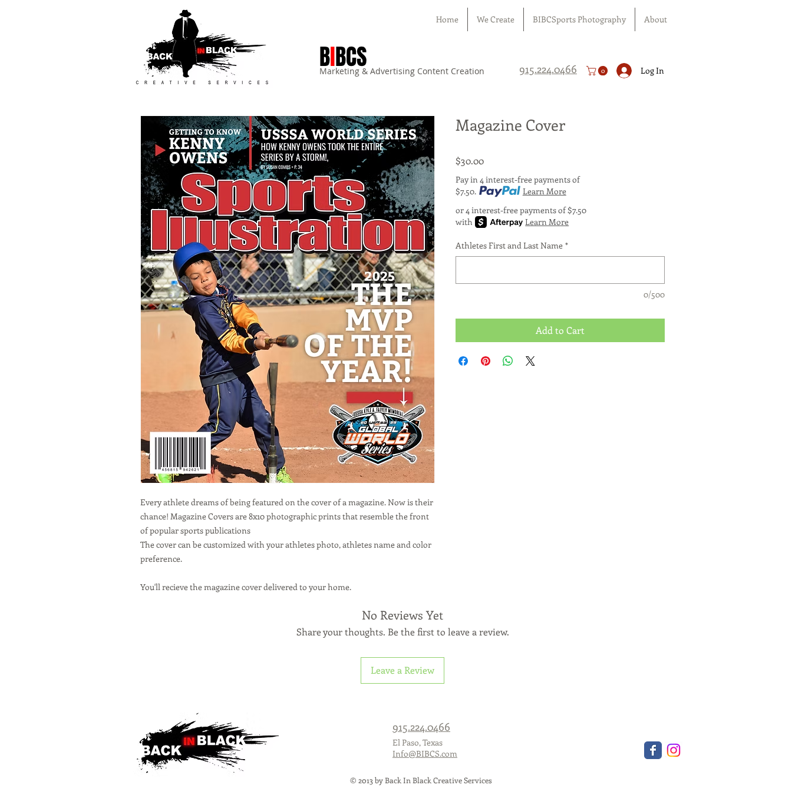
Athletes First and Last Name (512, 245)
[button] (598, 70)
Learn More (544, 191)
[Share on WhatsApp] (508, 361)
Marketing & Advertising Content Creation (401, 71)
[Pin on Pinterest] (486, 361)
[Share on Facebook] (463, 361)
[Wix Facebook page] (653, 750)
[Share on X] (530, 361)
